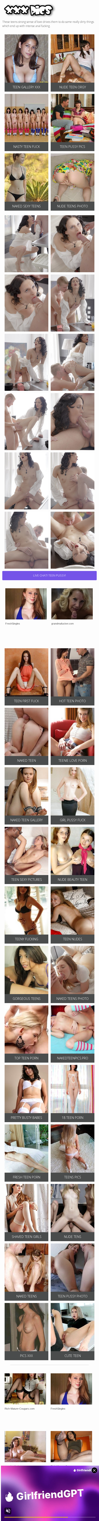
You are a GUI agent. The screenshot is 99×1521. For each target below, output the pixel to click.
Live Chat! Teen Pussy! (49, 575)
